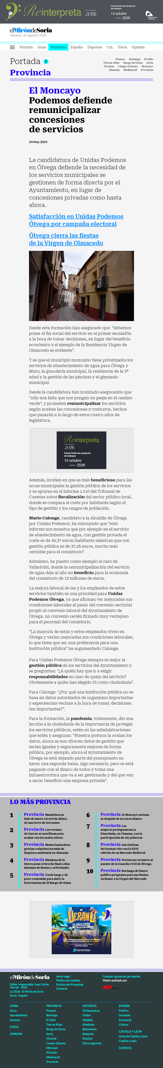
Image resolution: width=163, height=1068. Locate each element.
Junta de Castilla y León (133, 1036)
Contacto (62, 988)
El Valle (148, 59)
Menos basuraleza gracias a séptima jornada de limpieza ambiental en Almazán (47, 848)
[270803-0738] (81, 929)
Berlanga (134, 59)
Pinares (120, 59)
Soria (42, 47)
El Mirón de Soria (45, 30)
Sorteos (125, 1048)
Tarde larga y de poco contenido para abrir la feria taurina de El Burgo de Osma (47, 878)
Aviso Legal (63, 976)
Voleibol (87, 1020)
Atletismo (88, 1024)
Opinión (138, 47)
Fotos (122, 47)
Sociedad (124, 1015)
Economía (125, 1020)
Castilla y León (130, 1031)
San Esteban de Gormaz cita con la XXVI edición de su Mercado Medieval (123, 848)
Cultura (123, 1024)
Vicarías (109, 66)
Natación (88, 1034)
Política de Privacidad (69, 984)
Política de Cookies (68, 980)
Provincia (58, 47)
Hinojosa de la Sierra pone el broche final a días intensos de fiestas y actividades (47, 863)
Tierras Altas (111, 62)
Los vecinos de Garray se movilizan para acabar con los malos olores (44, 833)
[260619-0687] (81, 450)
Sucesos (15, 1020)
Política (123, 1010)
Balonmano (89, 1029)
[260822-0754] (81, 11)
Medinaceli (130, 70)
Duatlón (87, 1038)
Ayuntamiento (18, 1015)
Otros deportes (91, 1043)
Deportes (94, 47)
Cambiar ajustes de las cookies (121, 976)
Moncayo (147, 66)
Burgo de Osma (133, 62)
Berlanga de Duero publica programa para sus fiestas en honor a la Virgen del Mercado (124, 874)
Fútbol (86, 1015)
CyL (110, 47)
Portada (26, 47)
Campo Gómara (128, 66)
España (77, 47)
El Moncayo (55, 90)
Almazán (114, 70)
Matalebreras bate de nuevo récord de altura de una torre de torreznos (45, 818)
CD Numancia (91, 1010)
